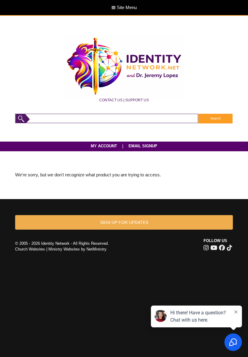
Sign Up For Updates (124, 222)
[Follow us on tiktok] (229, 247)
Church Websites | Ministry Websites (48, 249)
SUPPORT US (137, 100)
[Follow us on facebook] (222, 247)
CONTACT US (110, 100)
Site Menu (126, 7)
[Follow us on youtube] (213, 247)
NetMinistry (96, 249)
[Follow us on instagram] (206, 247)
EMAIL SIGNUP (143, 146)
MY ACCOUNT (104, 146)
